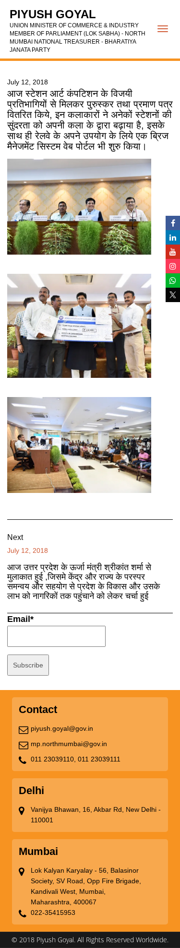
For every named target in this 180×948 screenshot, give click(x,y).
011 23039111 (99, 759)
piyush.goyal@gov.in (62, 728)
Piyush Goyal (77, 30)
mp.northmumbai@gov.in (69, 744)
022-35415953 (53, 912)
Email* (20, 619)
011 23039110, (53, 759)
